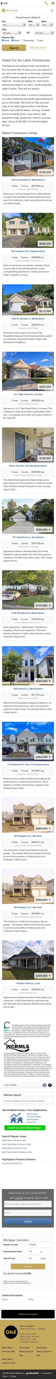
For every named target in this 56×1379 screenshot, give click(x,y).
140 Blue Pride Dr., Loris (28, 983)
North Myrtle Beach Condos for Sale (17, 1152)
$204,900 (43, 681)
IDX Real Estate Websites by (14, 1373)
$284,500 (43, 757)
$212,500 (45, 311)
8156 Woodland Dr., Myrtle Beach (28, 612)
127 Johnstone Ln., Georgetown (28, 537)
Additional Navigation (28, 1314)
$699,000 (45, 243)
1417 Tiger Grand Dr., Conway (28, 394)
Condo (16, 40)
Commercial (28, 40)
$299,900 (43, 529)
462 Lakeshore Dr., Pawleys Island (28, 251)
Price (4, 29)
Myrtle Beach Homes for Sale (14, 1140)
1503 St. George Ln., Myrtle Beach (28, 318)
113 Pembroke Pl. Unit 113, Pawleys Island (28, 764)
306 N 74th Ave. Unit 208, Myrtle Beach (28, 465)
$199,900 (45, 458)
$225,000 (45, 387)
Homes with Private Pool (12, 1163)
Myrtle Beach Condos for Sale (14, 1148)
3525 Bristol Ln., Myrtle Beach (28, 688)
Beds (30, 21)
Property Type (8, 37)
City (3, 21)
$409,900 (43, 828)
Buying (5, 1299)
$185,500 (45, 172)
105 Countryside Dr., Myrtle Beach (28, 179)
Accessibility (47, 1373)
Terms (5, 1376)
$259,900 (43, 976)
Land (40, 40)
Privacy (13, 1376)
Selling (30, 1299)
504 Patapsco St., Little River (28, 835)
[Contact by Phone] (46, 2)
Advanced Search (38, 47)
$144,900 (43, 605)
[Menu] (52, 10)
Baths (44, 21)
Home (6, 40)
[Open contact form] (53, 2)
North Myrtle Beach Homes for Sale (16, 1144)
